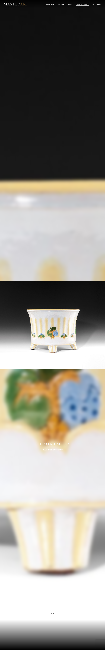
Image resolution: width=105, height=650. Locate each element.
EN (98, 4)
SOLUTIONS (61, 4)
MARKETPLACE (50, 4)
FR (100, 4)
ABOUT (70, 4)
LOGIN (85, 4)
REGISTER (79, 4)
